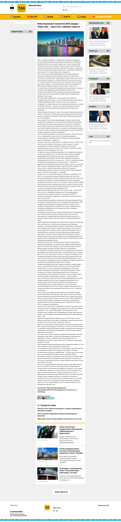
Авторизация (13, 505)
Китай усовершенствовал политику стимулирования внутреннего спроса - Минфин (71, 451)
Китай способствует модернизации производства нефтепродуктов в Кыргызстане (70, 430)
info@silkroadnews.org (74, 6)
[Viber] (46, 398)
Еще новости (61, 492)
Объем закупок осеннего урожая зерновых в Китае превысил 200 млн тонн (59, 419)
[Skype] (51, 398)
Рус (12, 8)
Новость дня (93, 51)
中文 (12, 5)
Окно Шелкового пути (96, 23)
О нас (91, 136)
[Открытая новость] (47, 432)
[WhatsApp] (48, 398)
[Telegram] (53, 398)
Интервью (92, 106)
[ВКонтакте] (38, 398)
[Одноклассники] (41, 398)
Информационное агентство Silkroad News (99, 142)
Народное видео (17, 31)
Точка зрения (93, 79)
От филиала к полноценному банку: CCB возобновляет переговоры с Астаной (70, 470)
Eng (12, 10)
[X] (43, 398)
